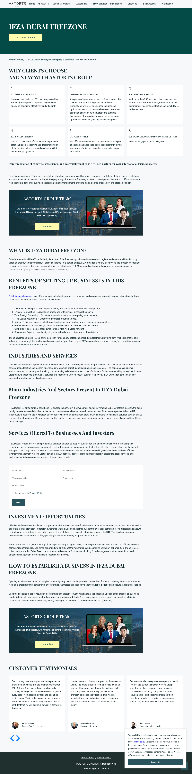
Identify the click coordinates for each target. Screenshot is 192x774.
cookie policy (139, 742)
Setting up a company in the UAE (57, 59)
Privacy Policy (36, 493)
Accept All (155, 762)
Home (12, 59)
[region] (155, 748)
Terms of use (87, 757)
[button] (17, 738)
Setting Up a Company (28, 59)
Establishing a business (21, 296)
